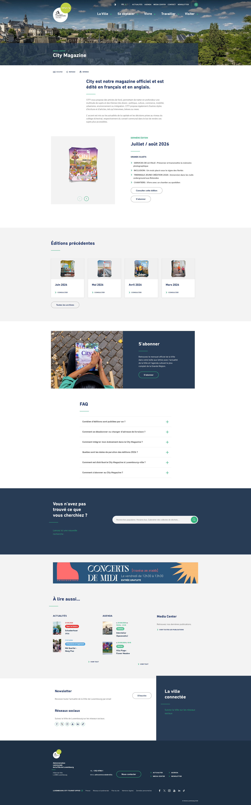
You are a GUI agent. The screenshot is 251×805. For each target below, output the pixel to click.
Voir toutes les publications (171, 629)
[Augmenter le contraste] (115, 5)
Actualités (137, 4)
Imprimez (85, 72)
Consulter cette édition (146, 190)
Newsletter (183, 4)
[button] (196, 5)
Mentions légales (128, 790)
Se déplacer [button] (127, 14)
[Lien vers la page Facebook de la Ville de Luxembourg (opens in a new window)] (57, 724)
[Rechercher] (194, 519)
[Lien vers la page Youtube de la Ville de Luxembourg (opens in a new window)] (73, 724)
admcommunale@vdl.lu (103, 775)
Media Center (159, 4)
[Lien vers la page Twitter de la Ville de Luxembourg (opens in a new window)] (62, 724)
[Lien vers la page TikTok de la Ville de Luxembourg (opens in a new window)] (83, 724)
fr (122, 4)
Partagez (72, 72)
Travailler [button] (168, 14)
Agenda (147, 4)
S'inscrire (142, 695)
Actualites (158, 772)
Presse (87, 790)
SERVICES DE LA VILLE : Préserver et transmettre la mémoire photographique (162, 164)
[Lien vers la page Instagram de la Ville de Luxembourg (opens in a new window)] (67, 724)
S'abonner (141, 199)
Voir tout (94, 662)
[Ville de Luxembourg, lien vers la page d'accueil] (62, 21)
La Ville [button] (103, 14)
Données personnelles (144, 790)
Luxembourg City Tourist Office (66, 790)
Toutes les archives (65, 305)
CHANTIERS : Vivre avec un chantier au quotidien (156, 182)
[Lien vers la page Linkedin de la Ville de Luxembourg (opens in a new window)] (78, 724)
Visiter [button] (190, 14)
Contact (172, 4)
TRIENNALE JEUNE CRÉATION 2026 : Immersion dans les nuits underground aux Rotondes (163, 176)
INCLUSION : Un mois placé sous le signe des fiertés (158, 170)
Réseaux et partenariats (101, 790)
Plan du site (115, 790)
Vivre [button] (148, 14)
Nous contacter (129, 774)
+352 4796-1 (98, 771)
